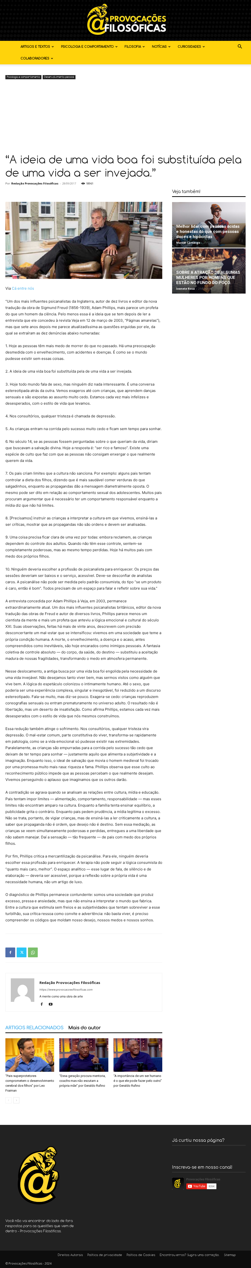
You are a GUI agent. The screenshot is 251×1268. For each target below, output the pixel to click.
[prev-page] (8, 1100)
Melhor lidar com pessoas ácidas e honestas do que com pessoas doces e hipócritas (207, 231)
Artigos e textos (35, 46)
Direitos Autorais (70, 1255)
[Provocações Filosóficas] (125, 20)
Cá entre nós (23, 288)
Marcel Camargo (188, 242)
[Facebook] (10, 952)
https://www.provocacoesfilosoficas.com (66, 989)
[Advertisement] (125, 117)
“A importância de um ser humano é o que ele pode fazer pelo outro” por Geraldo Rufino (137, 1080)
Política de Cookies (141, 1255)
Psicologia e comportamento (87, 46)
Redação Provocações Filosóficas (34, 183)
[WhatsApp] (33, 952)
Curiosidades (189, 46)
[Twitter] (21, 952)
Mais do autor (84, 1027)
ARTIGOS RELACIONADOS (34, 1027)
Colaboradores (35, 58)
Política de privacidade (105, 1255)
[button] (240, 47)
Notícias (159, 46)
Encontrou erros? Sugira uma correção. (189, 1255)
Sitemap (230, 1255)
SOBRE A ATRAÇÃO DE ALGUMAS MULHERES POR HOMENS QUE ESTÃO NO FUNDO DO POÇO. (208, 277)
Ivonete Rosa (185, 288)
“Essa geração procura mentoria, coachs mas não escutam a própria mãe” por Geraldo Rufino (82, 1080)
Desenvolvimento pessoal (59, 77)
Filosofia (133, 46)
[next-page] (16, 1100)
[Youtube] (52, 1004)
